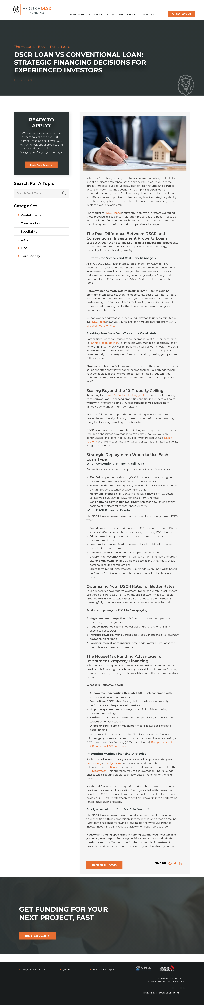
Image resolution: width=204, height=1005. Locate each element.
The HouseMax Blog (29, 46)
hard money (94, 763)
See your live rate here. (100, 325)
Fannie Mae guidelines (104, 342)
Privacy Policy (148, 993)
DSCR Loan (117, 14)
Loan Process (133, 14)
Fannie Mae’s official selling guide (124, 395)
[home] (32, 9)
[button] (150, 14)
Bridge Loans (100, 14)
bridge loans (113, 763)
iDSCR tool (98, 321)
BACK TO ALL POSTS (104, 865)
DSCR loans (113, 212)
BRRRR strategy (96, 770)
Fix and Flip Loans (79, 14)
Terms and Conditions (168, 993)
